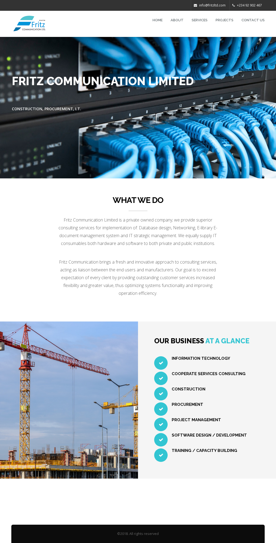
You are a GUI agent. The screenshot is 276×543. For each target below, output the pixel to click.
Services (200, 20)
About (177, 20)
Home (158, 20)
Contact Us (253, 20)
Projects (224, 20)
